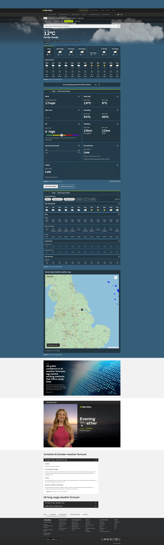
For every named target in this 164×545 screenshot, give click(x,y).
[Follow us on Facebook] (108, 539)
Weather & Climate (63, 519)
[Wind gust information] (78, 96)
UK (78, 21)
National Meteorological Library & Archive (48, 526)
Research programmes (94, 10)
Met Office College (47, 522)
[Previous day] (46, 91)
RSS (115, 528)
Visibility (93, 199)
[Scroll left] (115, 60)
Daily (48, 21)
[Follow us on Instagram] (113, 539)
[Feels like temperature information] (117, 96)
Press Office (102, 525)
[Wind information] (118, 214)
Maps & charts (75, 14)
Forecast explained (114, 181)
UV (86, 199)
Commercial (102, 523)
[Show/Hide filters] (119, 196)
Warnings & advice (64, 14)
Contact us (102, 529)
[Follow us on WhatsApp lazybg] (119, 539)
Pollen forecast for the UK (51, 177)
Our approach (74, 521)
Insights (87, 529)
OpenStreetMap (116, 347)
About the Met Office (104, 519)
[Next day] (49, 91)
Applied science (75, 526)
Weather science (75, 523)
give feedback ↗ (72, 18)
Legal (115, 525)
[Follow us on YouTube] (105, 539)
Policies (115, 519)
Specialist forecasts (94, 14)
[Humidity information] (117, 110)
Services (102, 10)
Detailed (58, 21)
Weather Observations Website (48, 530)
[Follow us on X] (102, 539)
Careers (113, 10)
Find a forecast (52, 14)
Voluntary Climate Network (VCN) (47, 534)
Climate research (75, 525)
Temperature (56, 199)
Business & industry (90, 525)
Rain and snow (68, 199)
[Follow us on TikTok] (110, 539)
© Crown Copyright (116, 543)
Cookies (116, 523)
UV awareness (48, 139)
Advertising (88, 531)
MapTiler (110, 347)
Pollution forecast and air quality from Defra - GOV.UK (97, 159)
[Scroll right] (118, 60)
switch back (81, 18)
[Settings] (118, 14)
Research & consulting (90, 528)
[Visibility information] (117, 123)
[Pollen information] (117, 165)
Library (73, 529)
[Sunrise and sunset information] (78, 145)
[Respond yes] (95, 84)
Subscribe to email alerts (105, 531)
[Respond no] (99, 84)
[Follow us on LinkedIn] (116, 539)
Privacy (115, 526)
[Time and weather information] (118, 203)
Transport (88, 523)
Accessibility (116, 521)
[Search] (118, 25)
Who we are (102, 521)
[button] (82, 310)
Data (87, 526)
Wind (46, 199)
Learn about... (105, 14)
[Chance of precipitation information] (78, 110)
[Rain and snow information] (118, 256)
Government (88, 521)
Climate (84, 14)
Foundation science (76, 528)
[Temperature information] (118, 241)
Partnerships (102, 528)
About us (108, 10)
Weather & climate (84, 10)
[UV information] (78, 123)
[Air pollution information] (117, 145)
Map (68, 21)
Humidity (79, 199)
